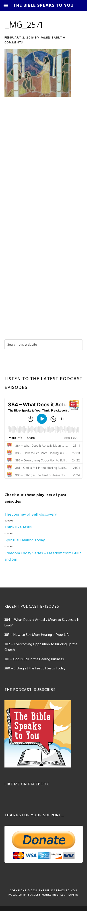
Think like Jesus (18, 527)
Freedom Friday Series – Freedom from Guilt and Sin (42, 556)
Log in (73, 895)
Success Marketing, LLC (46, 895)
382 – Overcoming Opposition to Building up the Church (40, 647)
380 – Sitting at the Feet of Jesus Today (34, 668)
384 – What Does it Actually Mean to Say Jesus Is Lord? (41, 623)
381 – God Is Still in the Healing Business (34, 659)
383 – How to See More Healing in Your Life (37, 635)
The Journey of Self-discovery (30, 514)
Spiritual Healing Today (24, 540)
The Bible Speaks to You (58, 890)
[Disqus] (43, 164)
